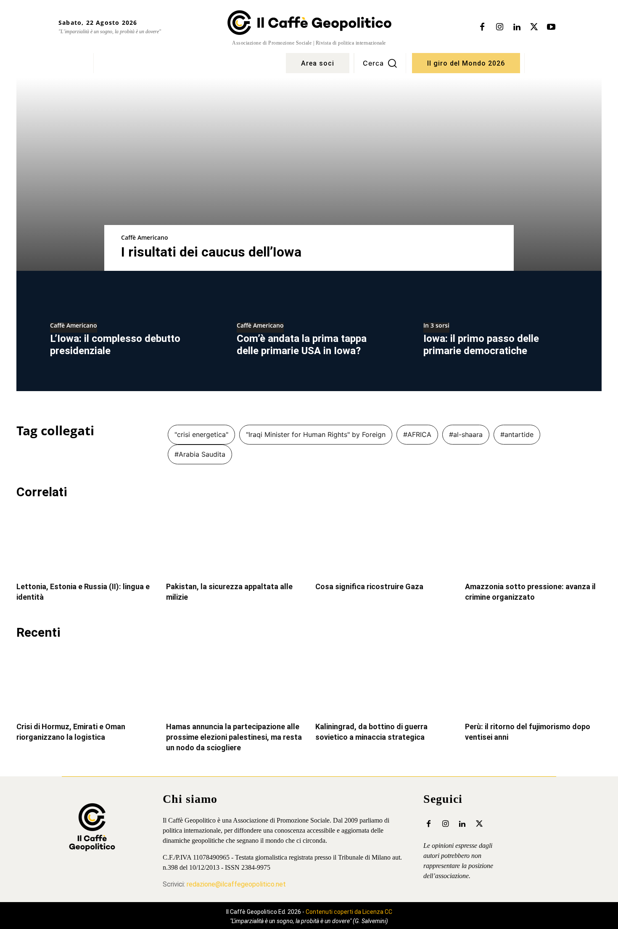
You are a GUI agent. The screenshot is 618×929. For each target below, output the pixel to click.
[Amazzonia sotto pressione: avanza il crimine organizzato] (533, 541)
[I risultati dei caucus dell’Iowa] (309, 174)
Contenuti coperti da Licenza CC (349, 911)
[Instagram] (499, 27)
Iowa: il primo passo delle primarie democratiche (481, 345)
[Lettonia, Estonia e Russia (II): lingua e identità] (84, 541)
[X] (534, 27)
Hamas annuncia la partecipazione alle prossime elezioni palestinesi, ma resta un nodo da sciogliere (234, 737)
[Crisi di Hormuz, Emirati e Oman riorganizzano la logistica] (84, 682)
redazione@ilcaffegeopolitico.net (236, 884)
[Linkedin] (516, 27)
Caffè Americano (144, 237)
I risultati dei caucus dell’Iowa (211, 252)
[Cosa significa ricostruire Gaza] (383, 541)
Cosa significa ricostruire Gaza (369, 586)
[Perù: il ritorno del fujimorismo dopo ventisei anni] (533, 682)
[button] (380, 63)
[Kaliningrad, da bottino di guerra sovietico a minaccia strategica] (383, 682)
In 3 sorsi (436, 326)
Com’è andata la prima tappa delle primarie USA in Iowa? (302, 345)
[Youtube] (551, 27)
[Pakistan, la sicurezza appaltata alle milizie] (234, 541)
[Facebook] (482, 27)
